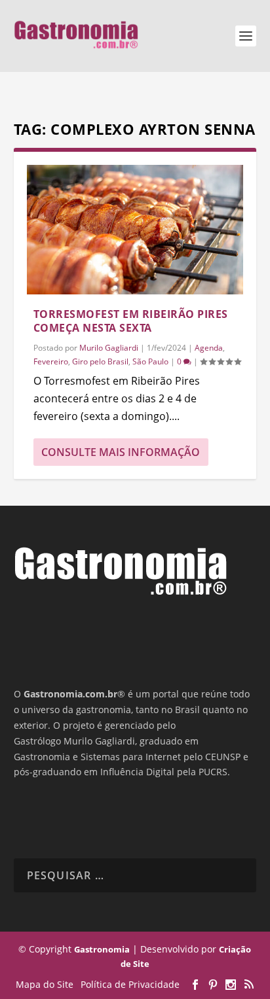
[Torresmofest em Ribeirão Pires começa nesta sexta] (135, 229)
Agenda (209, 347)
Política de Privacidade (130, 984)
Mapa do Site (44, 984)
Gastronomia (102, 949)
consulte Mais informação (120, 452)
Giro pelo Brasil (100, 361)
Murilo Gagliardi (108, 347)
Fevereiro (50, 361)
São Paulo (150, 361)
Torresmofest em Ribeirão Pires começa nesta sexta (130, 321)
